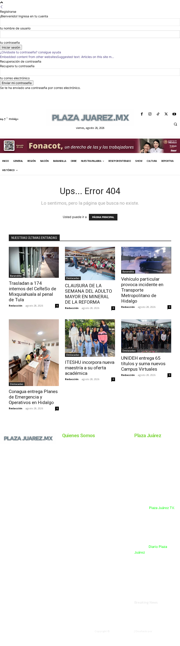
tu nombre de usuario (15, 28)
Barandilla (16, 275)
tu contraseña (10, 42)
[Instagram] (150, 114)
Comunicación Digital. (166, 631)
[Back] (1, 7)
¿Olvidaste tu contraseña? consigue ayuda (30, 52)
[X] (166, 114)
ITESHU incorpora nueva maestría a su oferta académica (89, 368)
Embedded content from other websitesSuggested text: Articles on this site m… (57, 57)
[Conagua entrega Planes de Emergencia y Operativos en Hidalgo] (34, 352)
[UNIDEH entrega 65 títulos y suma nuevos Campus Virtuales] (146, 336)
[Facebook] (142, 114)
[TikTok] (158, 114)
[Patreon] (19, 465)
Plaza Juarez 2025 (121, 631)
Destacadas (72, 278)
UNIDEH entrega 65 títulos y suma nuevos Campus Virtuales (143, 363)
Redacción (15, 305)
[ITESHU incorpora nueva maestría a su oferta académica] (90, 338)
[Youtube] (174, 114)
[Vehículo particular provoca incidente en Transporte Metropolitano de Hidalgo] (146, 260)
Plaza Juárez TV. (162, 508)
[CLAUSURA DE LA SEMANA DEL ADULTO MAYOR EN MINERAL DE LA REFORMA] (90, 263)
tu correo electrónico (15, 78)
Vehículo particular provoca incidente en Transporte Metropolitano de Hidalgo (142, 290)
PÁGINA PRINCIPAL (103, 217)
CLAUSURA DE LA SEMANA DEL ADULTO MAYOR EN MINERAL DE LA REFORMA (88, 294)
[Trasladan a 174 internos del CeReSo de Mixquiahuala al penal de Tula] (34, 262)
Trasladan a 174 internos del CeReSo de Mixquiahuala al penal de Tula (32, 291)
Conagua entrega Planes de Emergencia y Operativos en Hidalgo (33, 397)
